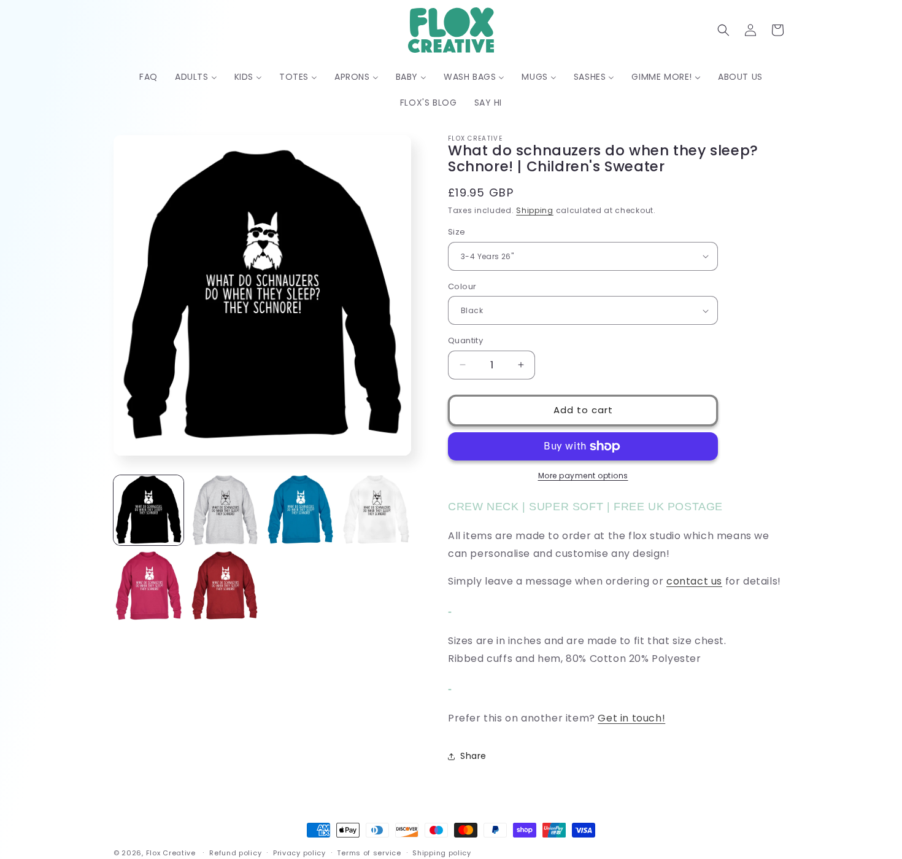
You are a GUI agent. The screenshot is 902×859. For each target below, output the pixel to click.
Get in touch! (631, 718)
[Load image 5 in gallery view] (148, 586)
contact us (694, 581)
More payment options (583, 475)
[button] (723, 30)
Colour (462, 286)
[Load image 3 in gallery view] (301, 510)
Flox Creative (171, 853)
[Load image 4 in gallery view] (376, 510)
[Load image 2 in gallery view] (225, 510)
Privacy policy (299, 852)
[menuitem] (148, 77)
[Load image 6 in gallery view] (225, 586)
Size (457, 232)
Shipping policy (441, 852)
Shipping (534, 210)
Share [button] (473, 756)
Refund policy (235, 852)
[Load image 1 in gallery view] (148, 510)
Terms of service (369, 852)
